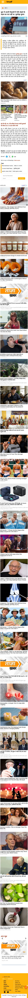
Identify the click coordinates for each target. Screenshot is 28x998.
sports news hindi (6, 171)
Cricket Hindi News (7, 168)
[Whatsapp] (12, 157)
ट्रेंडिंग (5, 981)
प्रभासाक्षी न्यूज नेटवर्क (5, 36)
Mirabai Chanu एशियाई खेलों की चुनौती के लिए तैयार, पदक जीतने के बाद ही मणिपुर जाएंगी (13, 957)
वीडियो (5, 984)
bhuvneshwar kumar (7, 165)
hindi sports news (17, 171)
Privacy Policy (19, 987)
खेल (6, 8)
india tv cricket (18, 165)
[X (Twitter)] (25, 25)
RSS (16, 989)
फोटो (5, 982)
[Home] (2, 8)
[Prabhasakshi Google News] (26, 36)
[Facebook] (25, 22)
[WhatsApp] (25, 28)
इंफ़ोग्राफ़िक (6, 986)
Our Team (17, 991)
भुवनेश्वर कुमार (19, 54)
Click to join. (17, 160)
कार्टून (5, 988)
